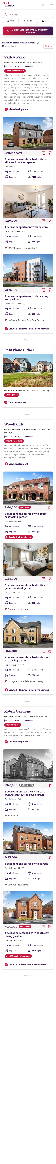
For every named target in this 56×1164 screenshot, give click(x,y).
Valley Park (14, 57)
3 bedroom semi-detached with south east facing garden (27, 659)
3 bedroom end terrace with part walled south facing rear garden (25, 793)
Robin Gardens (17, 711)
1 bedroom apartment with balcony (26, 227)
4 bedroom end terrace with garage (26, 863)
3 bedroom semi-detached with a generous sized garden (25, 587)
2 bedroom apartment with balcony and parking (26, 298)
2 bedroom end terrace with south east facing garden (25, 515)
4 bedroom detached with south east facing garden (27, 934)
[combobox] (28, 14)
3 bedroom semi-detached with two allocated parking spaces (26, 161)
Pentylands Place (19, 350)
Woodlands (14, 424)
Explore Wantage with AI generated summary (30, 31)
